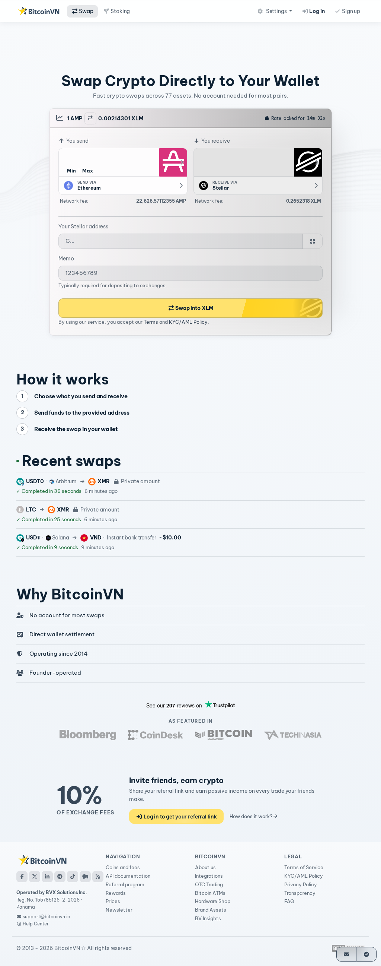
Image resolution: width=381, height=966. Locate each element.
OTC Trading (209, 884)
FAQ (289, 901)
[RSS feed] (97, 876)
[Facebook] (22, 876)
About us (205, 867)
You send (77, 140)
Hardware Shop (212, 901)
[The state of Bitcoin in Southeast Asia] (292, 735)
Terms (151, 322)
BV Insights (208, 918)
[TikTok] (72, 876)
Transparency (300, 893)
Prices (113, 901)
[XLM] (308, 162)
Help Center (35, 924)
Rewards (116, 893)
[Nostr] (85, 876)
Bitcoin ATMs (210, 893)
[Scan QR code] (312, 241)
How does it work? (251, 816)
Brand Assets (210, 910)
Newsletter (119, 910)
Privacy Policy (300, 884)
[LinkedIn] (47, 876)
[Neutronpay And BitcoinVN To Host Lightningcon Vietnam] (223, 735)
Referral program (125, 884)
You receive (215, 140)
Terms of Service (303, 867)
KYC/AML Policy (188, 322)
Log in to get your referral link (180, 816)
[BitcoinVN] (38, 11)
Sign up (350, 11)
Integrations (209, 876)
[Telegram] (59, 876)
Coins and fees (123, 867)
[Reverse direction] (90, 118)
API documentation (128, 876)
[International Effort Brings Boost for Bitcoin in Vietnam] (155, 735)
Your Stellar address (83, 226)
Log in (316, 11)
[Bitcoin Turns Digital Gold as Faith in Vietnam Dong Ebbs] (88, 735)
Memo (66, 258)
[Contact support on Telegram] (366, 954)
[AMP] (173, 162)
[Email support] (346, 954)
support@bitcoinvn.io (46, 916)
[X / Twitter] (34, 876)
